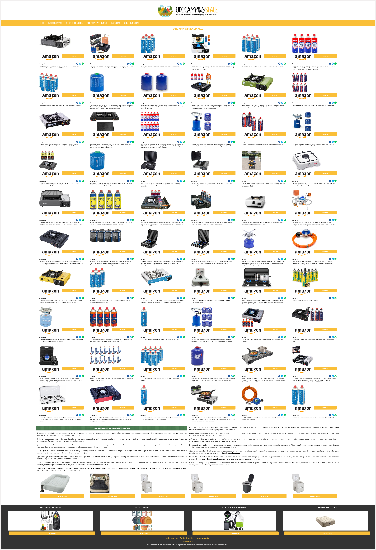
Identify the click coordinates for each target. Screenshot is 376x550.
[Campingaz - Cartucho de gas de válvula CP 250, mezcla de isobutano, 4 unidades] (156, 43)
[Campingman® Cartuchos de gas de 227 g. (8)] (307, 278)
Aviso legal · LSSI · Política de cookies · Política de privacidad (188, 538)
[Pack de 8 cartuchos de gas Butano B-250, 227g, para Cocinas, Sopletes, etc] (307, 82)
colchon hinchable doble (326, 507)
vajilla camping (142, 507)
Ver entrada (62, 496)
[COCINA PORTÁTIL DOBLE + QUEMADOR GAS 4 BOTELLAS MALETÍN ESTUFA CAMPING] (257, 317)
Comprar (73, 56)
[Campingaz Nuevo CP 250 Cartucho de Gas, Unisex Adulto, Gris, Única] (156, 317)
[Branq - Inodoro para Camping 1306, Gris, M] (257, 483)
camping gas (115, 23)
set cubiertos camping (74, 23)
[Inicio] (188, 16)
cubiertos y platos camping (96, 23)
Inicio (42, 23)
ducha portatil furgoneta (234, 507)
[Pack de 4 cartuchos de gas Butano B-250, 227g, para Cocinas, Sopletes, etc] (257, 121)
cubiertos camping (55, 23)
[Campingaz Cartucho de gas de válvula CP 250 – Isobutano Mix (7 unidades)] (55, 82)
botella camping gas (131, 23)
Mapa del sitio (188, 541)
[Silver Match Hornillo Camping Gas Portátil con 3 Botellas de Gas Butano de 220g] (307, 317)
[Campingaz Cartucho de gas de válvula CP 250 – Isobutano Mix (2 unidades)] (307, 395)
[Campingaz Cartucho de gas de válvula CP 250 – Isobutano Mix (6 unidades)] (257, 43)
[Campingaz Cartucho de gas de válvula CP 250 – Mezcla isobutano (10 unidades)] (156, 356)
